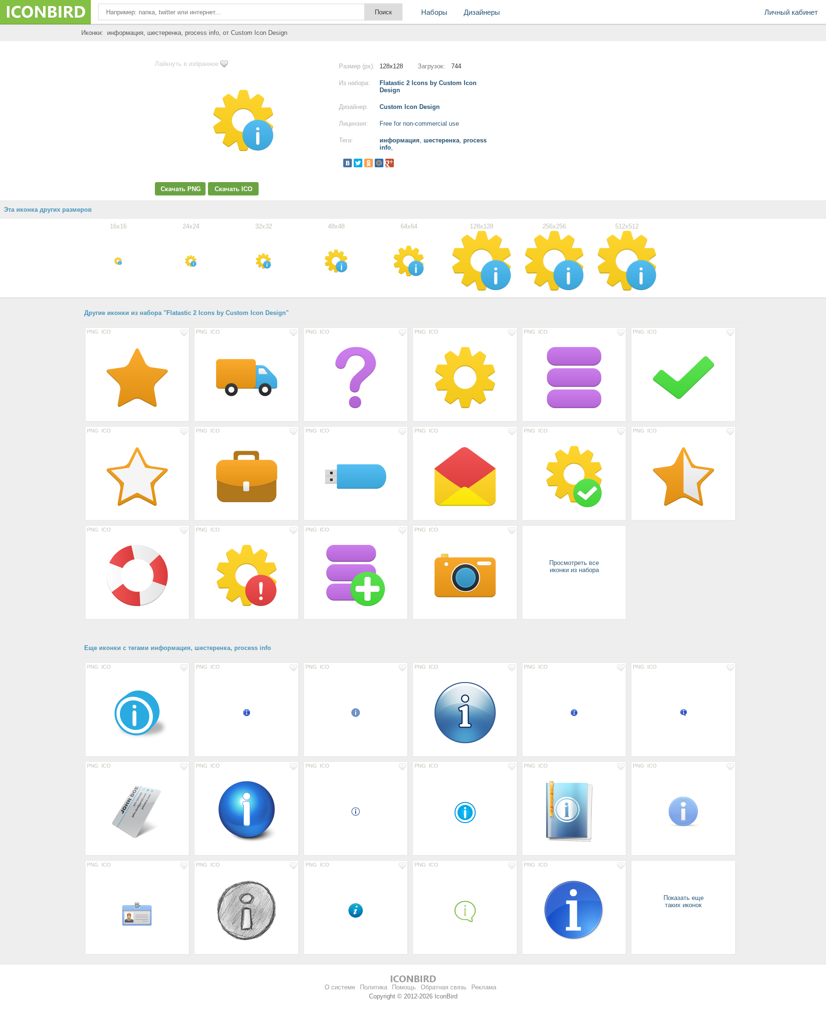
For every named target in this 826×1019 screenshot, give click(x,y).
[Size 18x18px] (355, 712)
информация (400, 140)
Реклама (483, 987)
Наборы (434, 12)
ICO (106, 332)
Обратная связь (444, 987)
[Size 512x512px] (246, 811)
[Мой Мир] (379, 163)
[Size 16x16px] (246, 712)
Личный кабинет (791, 12)
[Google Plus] (389, 163)
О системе (340, 987)
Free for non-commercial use (419, 123)
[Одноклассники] (368, 163)
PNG (92, 332)
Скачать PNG (181, 189)
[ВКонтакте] (347, 163)
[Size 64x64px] (683, 811)
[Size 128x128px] (137, 377)
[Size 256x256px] (574, 910)
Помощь (404, 987)
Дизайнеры (482, 12)
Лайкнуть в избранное (186, 63)
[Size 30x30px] (355, 910)
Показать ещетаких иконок (683, 901)
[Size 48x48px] (464, 811)
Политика (373, 987)
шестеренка (441, 140)
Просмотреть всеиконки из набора (574, 566)
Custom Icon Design (410, 106)
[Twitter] (358, 163)
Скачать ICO (233, 189)
